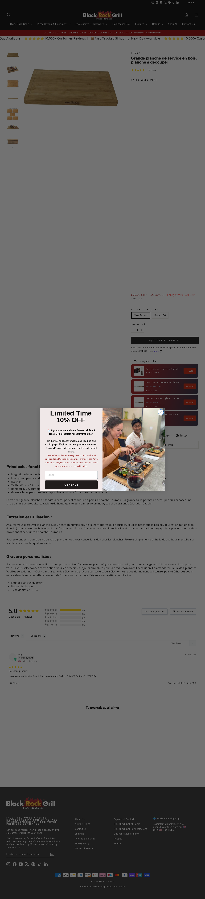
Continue (71, 485)
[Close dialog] (161, 412)
